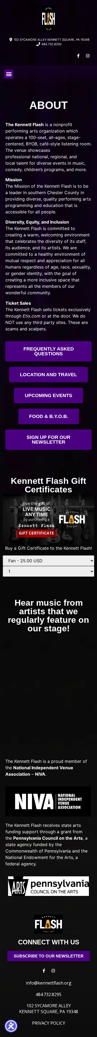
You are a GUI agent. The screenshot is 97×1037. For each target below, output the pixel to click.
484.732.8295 (48, 994)
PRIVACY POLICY (48, 1023)
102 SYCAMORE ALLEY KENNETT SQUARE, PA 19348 (48, 1009)
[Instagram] (88, 56)
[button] (8, 74)
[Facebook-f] (78, 56)
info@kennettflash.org (48, 983)
